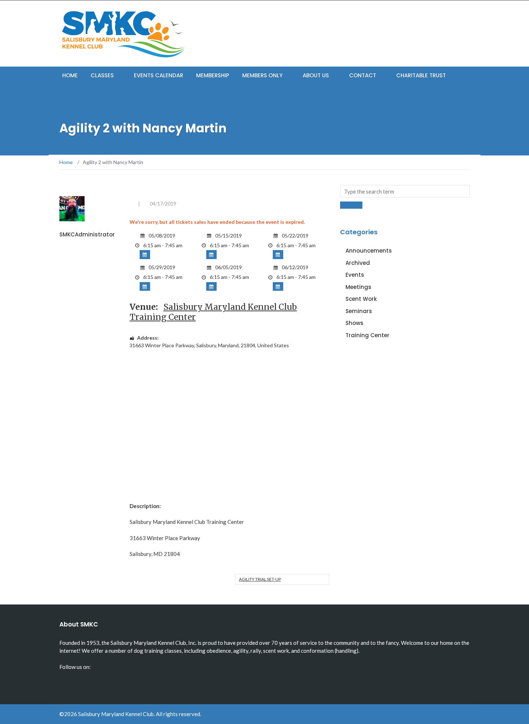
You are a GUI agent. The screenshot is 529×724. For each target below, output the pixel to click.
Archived (357, 263)
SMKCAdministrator (87, 234)
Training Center (367, 335)
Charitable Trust (421, 75)
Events (354, 275)
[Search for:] (405, 191)
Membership (212, 75)
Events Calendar (158, 75)
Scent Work (361, 299)
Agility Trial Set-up (260, 579)
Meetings (358, 287)
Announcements (368, 250)
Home (70, 75)
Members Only (262, 75)
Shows (354, 323)
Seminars (358, 311)
